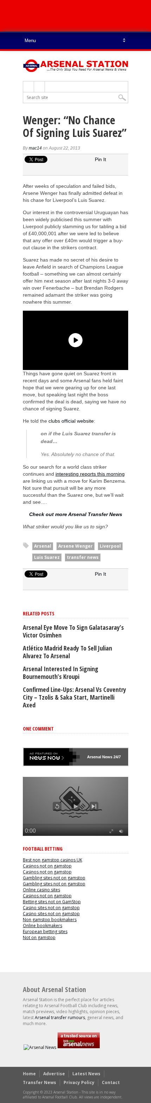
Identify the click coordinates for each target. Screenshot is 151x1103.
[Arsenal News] (40, 1047)
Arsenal (42, 546)
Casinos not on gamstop (47, 866)
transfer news (83, 557)
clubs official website (71, 421)
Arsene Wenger (75, 546)
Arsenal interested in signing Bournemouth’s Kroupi (60, 672)
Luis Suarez (47, 557)
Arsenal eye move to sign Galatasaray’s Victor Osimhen (73, 631)
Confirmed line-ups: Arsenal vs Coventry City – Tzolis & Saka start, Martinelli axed (74, 697)
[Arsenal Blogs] (78, 1047)
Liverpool (110, 546)
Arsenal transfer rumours (60, 1018)
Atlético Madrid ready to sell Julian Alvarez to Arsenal (67, 652)
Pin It (100, 159)
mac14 (35, 148)
